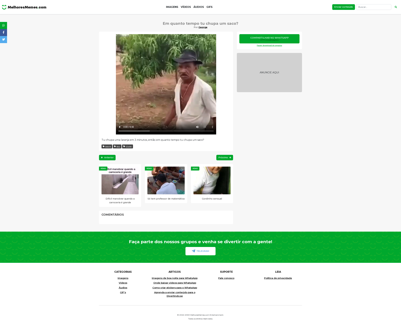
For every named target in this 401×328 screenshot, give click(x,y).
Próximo (223, 157)
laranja (108, 146)
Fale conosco (226, 278)
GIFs (209, 6)
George (202, 27)
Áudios (198, 6)
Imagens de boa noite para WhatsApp (175, 278)
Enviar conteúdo (343, 6)
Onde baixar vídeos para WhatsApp (174, 282)
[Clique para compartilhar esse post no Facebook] (3, 32)
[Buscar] (396, 7)
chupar (129, 146)
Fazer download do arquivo (269, 45)
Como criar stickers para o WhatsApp (174, 287)
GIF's (123, 292)
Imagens (172, 6)
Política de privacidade (278, 278)
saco (118, 146)
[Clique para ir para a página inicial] (24, 7)
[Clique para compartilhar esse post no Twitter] (3, 39)
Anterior (109, 157)
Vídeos (186, 6)
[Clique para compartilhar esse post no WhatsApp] (3, 25)
